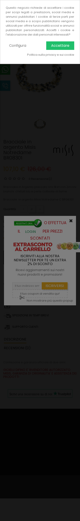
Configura (17, 45)
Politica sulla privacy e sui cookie (50, 55)
